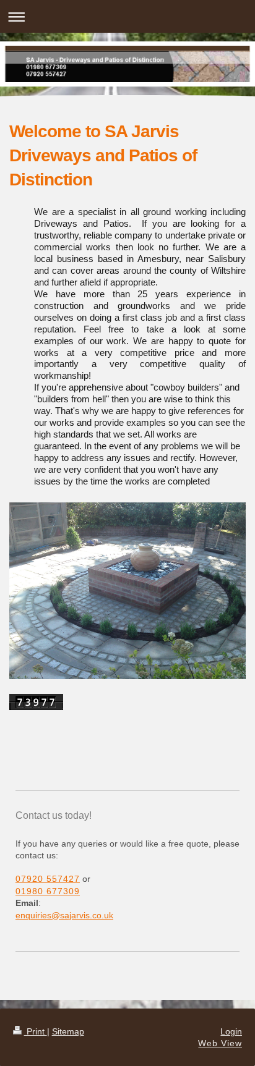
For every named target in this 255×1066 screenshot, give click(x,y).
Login (231, 1031)
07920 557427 (47, 879)
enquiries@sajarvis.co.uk (64, 915)
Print (35, 1031)
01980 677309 (47, 891)
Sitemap (68, 1031)
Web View (220, 1043)
